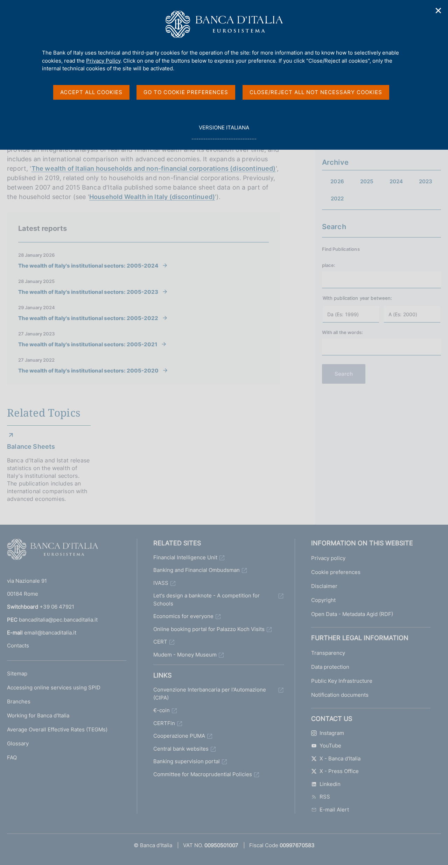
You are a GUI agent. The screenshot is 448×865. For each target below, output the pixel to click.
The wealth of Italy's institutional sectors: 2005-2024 (88, 265)
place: (329, 265)
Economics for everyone (183, 616)
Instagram (332, 733)
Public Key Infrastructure (341, 681)
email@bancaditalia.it (50, 632)
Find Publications (341, 249)
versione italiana (223, 131)
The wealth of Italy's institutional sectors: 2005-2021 (87, 344)
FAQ (12, 757)
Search (344, 373)
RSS (325, 796)
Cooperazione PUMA (179, 735)
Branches (18, 701)
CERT (160, 641)
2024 (396, 181)
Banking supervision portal (186, 761)
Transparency (328, 653)
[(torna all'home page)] (52, 551)
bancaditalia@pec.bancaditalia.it (58, 619)
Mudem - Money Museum (185, 654)
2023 (426, 181)
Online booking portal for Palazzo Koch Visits (209, 629)
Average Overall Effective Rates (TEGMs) (57, 729)
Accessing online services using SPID (53, 687)
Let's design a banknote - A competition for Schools (206, 599)
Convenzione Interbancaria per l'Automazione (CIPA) (209, 693)
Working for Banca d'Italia (38, 715)
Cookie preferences (335, 572)
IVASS (160, 583)
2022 (337, 198)
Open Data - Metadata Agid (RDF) (352, 614)
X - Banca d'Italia (340, 758)
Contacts (18, 645)
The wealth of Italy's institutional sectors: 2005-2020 (88, 370)
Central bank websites (181, 748)
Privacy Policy (103, 60)
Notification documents (340, 695)
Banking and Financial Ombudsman (196, 570)
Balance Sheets (31, 446)
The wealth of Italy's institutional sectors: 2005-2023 (88, 292)
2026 (337, 181)
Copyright (323, 600)
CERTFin (164, 723)
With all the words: (342, 332)
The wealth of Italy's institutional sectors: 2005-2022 (88, 318)
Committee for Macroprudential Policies (202, 774)
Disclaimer (324, 586)
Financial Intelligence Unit (185, 557)
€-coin (161, 710)
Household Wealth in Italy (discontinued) (152, 196)
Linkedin (330, 784)
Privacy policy (328, 558)
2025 (366, 181)
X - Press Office (339, 771)
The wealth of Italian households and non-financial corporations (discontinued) (153, 168)
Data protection (330, 667)
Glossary (18, 743)
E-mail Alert (334, 809)
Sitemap (17, 673)
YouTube (330, 745)
